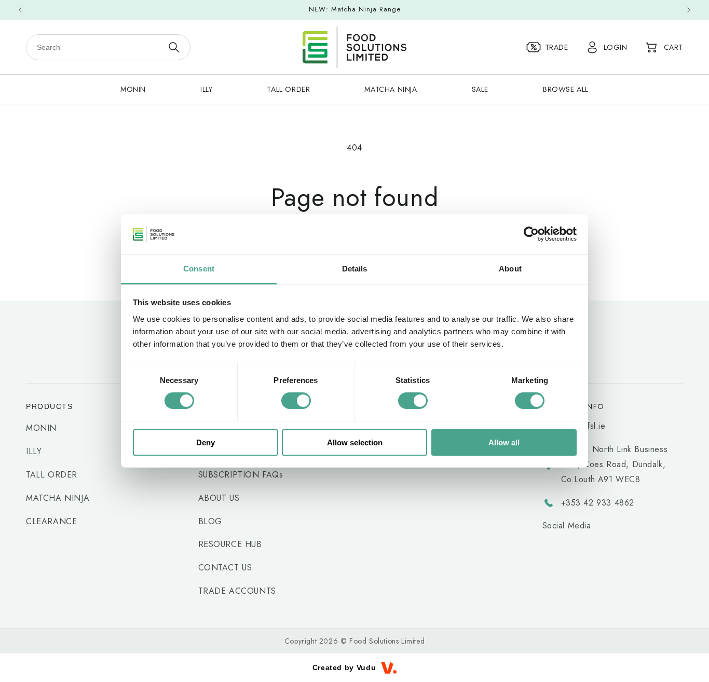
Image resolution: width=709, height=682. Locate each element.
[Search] (173, 47)
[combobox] (94, 47)
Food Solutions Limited (387, 641)
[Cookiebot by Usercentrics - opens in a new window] (531, 234)
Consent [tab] (198, 268)
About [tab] (510, 268)
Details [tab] (354, 268)
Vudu (366, 667)
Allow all (504, 442)
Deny (205, 442)
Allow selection (355, 442)
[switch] (296, 400)
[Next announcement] (688, 10)
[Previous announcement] (20, 10)
